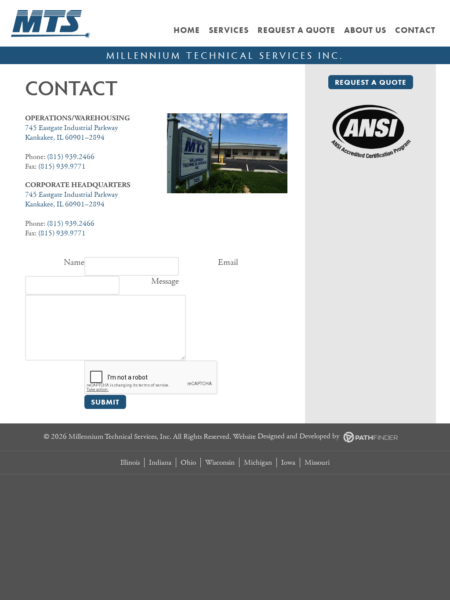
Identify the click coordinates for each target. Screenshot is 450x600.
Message (165, 281)
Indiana (160, 462)
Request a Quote (370, 82)
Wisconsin (220, 462)
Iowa (288, 462)
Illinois (130, 462)
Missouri (317, 462)
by (299, 436)
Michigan (258, 462)
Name (74, 262)
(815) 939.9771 (62, 166)
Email (228, 262)
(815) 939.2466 (70, 157)
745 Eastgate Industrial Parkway (71, 128)
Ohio (188, 462)
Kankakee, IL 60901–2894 (65, 137)
